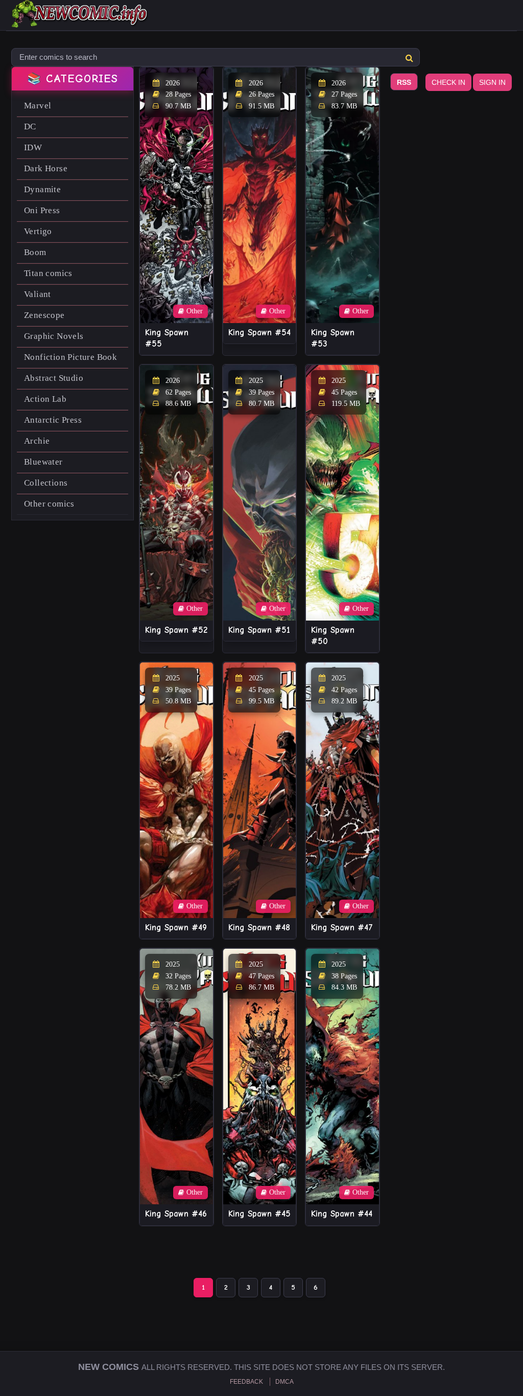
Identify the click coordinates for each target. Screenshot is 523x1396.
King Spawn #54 (259, 332)
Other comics (49, 504)
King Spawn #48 (259, 927)
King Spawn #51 (259, 630)
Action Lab (45, 399)
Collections (45, 483)
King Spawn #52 (176, 630)
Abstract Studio (53, 378)
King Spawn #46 (176, 1214)
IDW (33, 147)
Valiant (37, 294)
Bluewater (43, 462)
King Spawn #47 (342, 927)
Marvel (37, 105)
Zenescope (44, 315)
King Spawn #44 (341, 1214)
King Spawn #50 (332, 635)
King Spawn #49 (176, 927)
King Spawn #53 (332, 338)
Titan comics (48, 273)
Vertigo (38, 231)
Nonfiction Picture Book (70, 357)
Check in (448, 82)
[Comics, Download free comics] (80, 20)
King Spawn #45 (259, 1214)
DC (30, 126)
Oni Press (42, 210)
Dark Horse (45, 168)
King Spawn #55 (166, 338)
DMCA (284, 1381)
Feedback (246, 1381)
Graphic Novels (54, 336)
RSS (404, 82)
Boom (35, 252)
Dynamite (42, 189)
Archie (37, 441)
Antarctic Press (53, 420)
